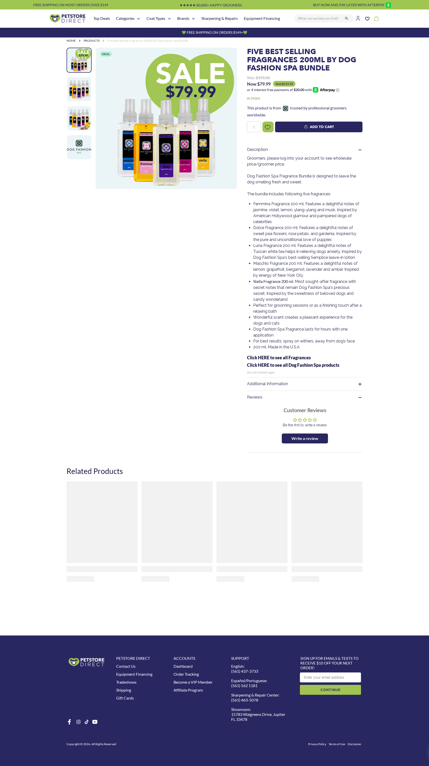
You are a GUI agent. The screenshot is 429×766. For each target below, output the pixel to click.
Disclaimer (354, 744)
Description (257, 149)
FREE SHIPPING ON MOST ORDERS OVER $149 (70, 5)
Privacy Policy (317, 744)
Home (71, 40)
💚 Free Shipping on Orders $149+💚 (214, 32)
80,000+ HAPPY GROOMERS (210, 5)
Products (92, 40)
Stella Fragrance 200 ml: (273, 281)
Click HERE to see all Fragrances (279, 357)
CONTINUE (331, 690)
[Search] (347, 18)
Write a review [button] (304, 438)
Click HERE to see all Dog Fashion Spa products (293, 365)
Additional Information (267, 383)
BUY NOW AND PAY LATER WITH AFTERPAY (349, 5)
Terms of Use (337, 744)
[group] (166, 118)
